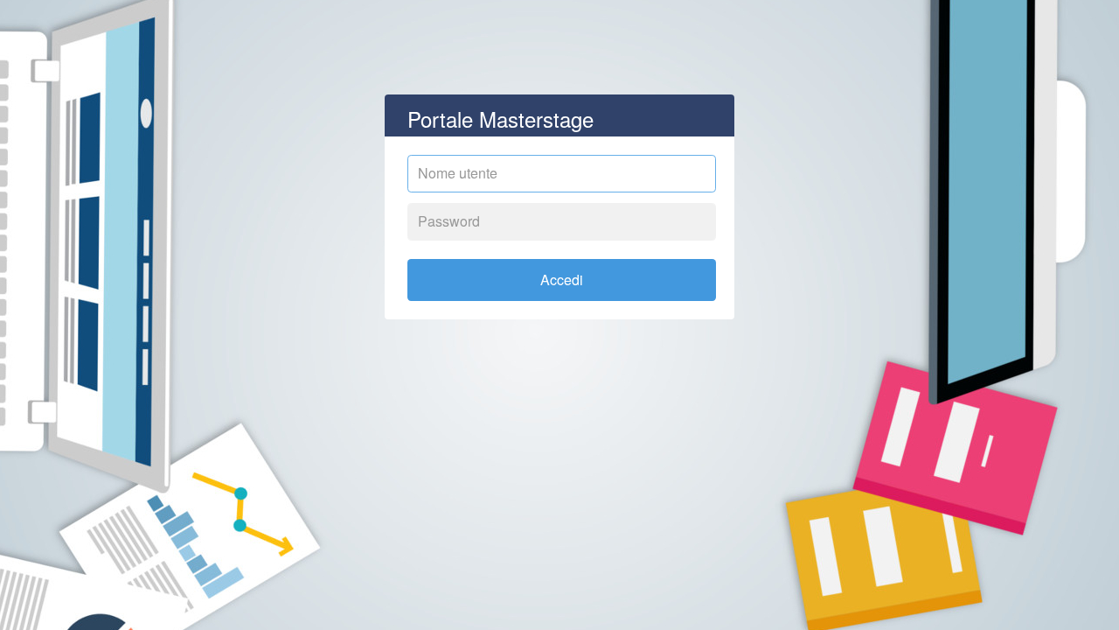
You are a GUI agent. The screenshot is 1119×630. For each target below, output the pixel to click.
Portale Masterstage (500, 118)
